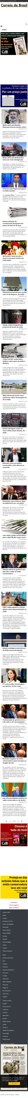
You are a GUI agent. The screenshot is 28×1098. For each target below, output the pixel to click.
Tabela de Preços (14, 907)
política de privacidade (11, 1080)
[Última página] (21, 821)
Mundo (5, 1018)
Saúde (4, 1024)
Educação (5, 927)
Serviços (5, 1027)
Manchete (5, 1015)
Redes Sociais (7, 1021)
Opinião (5, 939)
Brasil (4, 915)
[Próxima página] (18, 821)
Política (5, 948)
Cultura (5, 918)
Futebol (5, 976)
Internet (5, 1012)
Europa (5, 936)
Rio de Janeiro (7, 991)
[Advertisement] (14, 16)
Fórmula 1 (6, 973)
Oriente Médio (7, 942)
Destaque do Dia (7, 921)
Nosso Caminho (14, 905)
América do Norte (8, 958)
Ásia (4, 961)
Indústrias (6, 979)
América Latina (7, 1000)
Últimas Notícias (7, 951)
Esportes (5, 967)
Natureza (5, 985)
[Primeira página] (6, 821)
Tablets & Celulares (8, 1030)
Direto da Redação (8, 924)
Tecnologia (6, 1033)
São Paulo (5, 994)
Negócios (5, 988)
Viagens (5, 997)
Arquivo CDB (6, 912)
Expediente (14, 902)
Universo (5, 1036)
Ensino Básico (7, 930)
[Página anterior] (10, 821)
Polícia (4, 945)
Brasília (5, 1003)
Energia (5, 964)
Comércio (5, 1009)
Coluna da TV (6, 1006)
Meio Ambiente (7, 982)
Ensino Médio (7, 933)
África (4, 955)
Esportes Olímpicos (8, 970)
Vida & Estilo (6, 1039)
